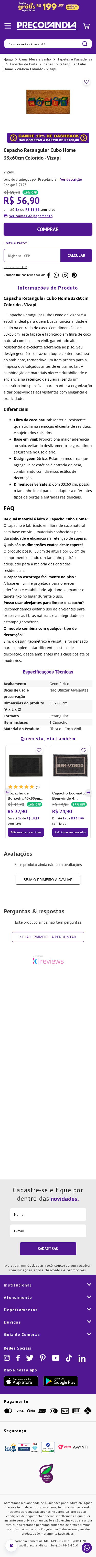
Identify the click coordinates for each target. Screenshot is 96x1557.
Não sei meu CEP (15, 267)
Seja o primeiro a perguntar (48, 937)
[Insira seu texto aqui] (48, 7)
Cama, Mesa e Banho (35, 59)
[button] (8, 792)
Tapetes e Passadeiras (74, 59)
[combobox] (48, 43)
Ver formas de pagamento (30, 216)
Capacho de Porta (23, 64)
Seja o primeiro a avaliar (48, 879)
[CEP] (32, 250)
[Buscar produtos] (85, 44)
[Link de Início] (8, 59)
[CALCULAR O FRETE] (76, 255)
